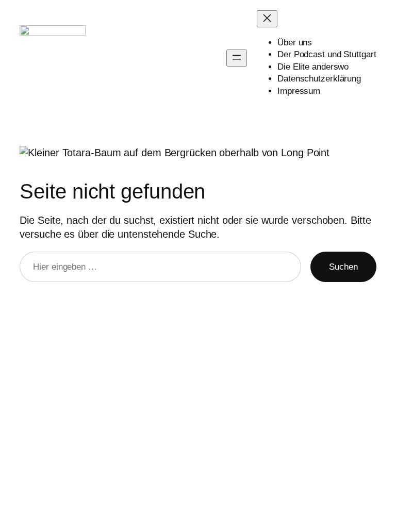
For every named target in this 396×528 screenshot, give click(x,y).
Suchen (343, 267)
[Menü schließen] (267, 18)
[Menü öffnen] (236, 58)
